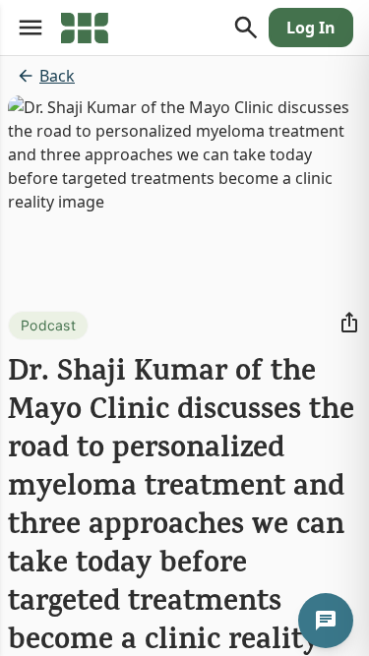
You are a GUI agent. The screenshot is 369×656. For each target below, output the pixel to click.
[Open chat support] (325, 620)
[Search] (246, 27)
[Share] (349, 322)
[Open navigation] (30, 27)
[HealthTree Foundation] (84, 27)
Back (57, 76)
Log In (311, 27)
